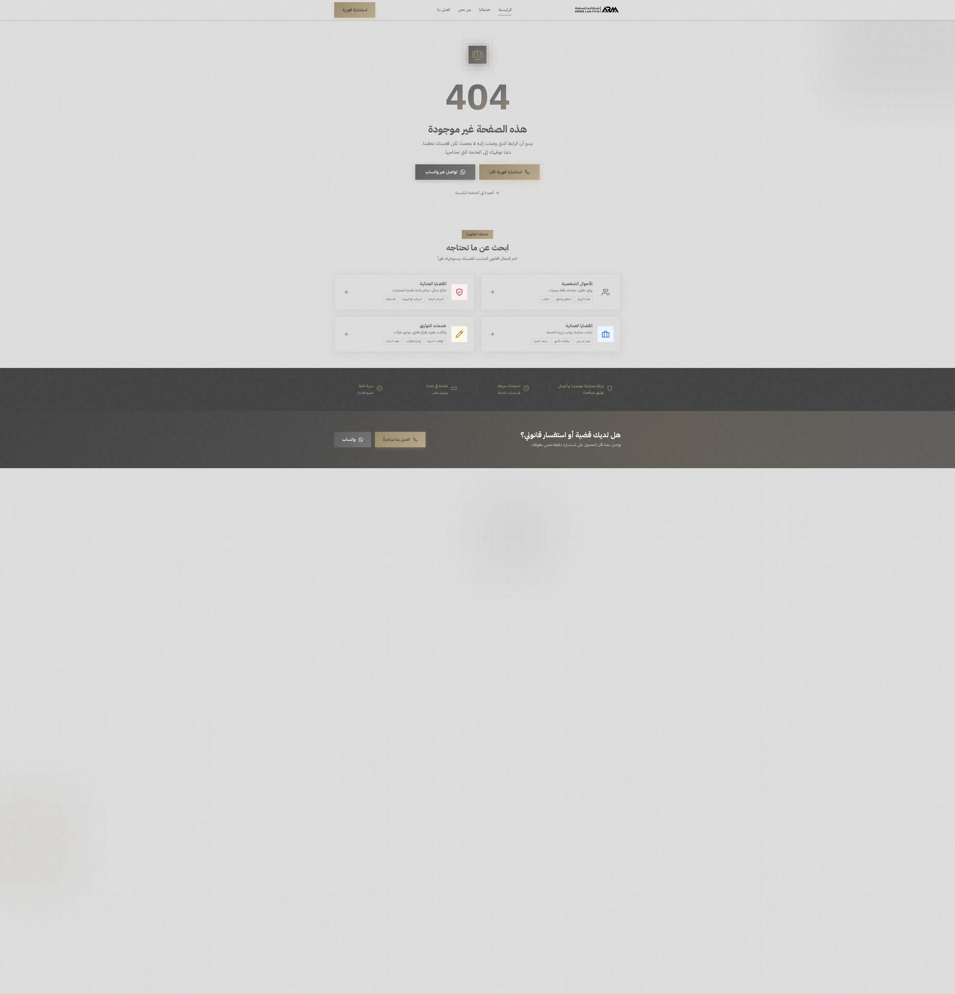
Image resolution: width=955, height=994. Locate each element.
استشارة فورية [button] (354, 9)
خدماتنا (484, 10)
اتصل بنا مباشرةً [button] (396, 439)
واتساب (349, 439)
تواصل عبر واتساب (441, 172)
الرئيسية (505, 10)
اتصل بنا (443, 10)
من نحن (464, 10)
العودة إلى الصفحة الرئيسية (474, 192)
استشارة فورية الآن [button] (505, 172)
